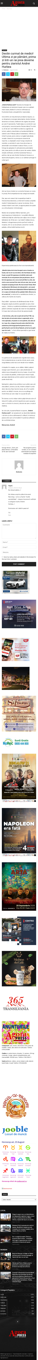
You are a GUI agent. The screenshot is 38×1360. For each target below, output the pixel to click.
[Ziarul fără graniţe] (17, 1333)
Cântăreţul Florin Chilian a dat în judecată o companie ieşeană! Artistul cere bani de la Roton (22, 1264)
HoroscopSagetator (5, 1176)
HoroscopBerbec (5, 1153)
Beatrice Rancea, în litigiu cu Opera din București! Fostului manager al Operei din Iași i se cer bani (22, 1255)
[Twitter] (8, 74)
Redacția (6, 70)
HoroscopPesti (28, 1176)
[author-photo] (19, 469)
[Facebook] (4, 74)
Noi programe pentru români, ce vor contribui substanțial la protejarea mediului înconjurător (28, 450)
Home (3, 8)
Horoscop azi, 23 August (13, 1142)
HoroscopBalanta (20, 1164)
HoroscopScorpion (28, 1164)
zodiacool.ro (22, 1181)
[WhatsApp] (16, 74)
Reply (9, 515)
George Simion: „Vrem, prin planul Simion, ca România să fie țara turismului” (10, 449)
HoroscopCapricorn (13, 1176)
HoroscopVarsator (20, 1176)
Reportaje (9, 8)
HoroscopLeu (5, 1164)
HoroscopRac (28, 1153)
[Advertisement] (19, 30)
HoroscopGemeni (20, 1153)
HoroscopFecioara (13, 1164)
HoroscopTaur (13, 1153)
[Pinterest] (12, 74)
